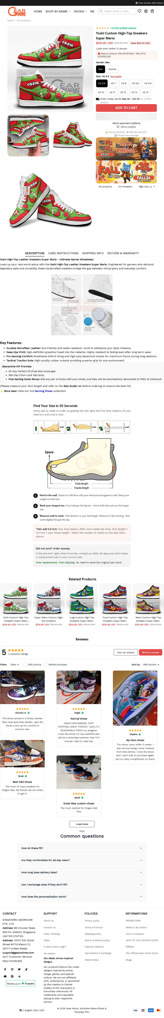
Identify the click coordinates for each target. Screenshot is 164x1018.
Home (10, 20)
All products (23, 20)
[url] (18, 953)
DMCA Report (10, 1010)
